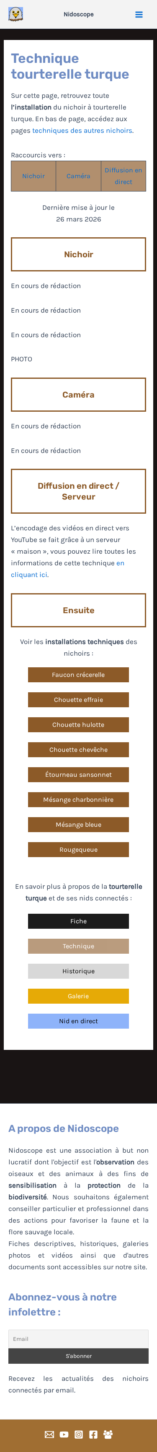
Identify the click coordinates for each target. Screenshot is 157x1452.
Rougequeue (78, 849)
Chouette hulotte (78, 724)
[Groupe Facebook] (108, 1434)
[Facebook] (93, 1434)
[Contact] (49, 1434)
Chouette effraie (78, 700)
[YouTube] (64, 1434)
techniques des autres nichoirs (82, 130)
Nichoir (33, 176)
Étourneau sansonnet (78, 774)
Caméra (78, 176)
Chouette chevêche (78, 749)
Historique (78, 971)
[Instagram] (78, 1434)
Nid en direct (78, 1021)
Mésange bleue (78, 824)
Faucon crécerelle (78, 675)
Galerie (78, 996)
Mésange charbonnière (78, 799)
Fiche (78, 921)
